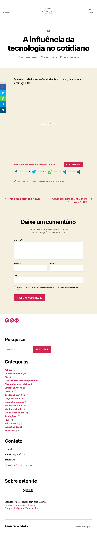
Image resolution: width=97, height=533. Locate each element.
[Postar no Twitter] (39, 172)
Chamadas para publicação (19, 384)
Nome (17, 264)
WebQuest (10, 430)
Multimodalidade (13, 409)
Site (15, 275)
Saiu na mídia (11, 423)
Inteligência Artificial (15, 395)
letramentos (23, 181)
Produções (10, 416)
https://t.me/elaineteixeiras (18, 465)
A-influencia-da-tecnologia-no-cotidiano (35, 164)
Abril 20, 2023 (50, 57)
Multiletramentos (13, 405)
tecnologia (59, 181)
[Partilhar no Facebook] (20, 172)
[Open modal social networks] (78, 172)
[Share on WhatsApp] (54, 172)
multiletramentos (46, 181)
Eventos (9, 391)
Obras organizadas (14, 412)
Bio (6, 377)
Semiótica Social (13, 427)
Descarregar (73, 164)
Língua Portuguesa (14, 402)
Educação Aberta (13, 388)
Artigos (8, 370)
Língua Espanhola (14, 398)
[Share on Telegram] (68, 172)
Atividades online (13, 373)
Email (53, 264)
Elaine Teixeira (31, 57)
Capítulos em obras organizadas (21, 380)
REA (49, 30)
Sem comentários (71, 57)
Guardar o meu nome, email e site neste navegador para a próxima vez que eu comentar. (47, 288)
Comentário (20, 240)
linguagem (33, 181)
